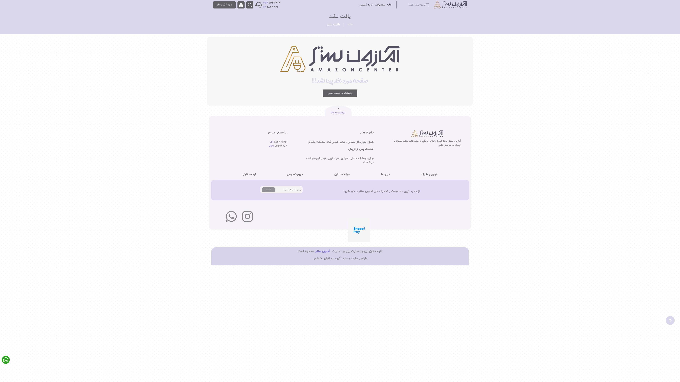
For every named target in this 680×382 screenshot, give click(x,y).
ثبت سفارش (249, 174)
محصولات (380, 5)
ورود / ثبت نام (224, 5)
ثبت (269, 189)
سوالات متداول (342, 174)
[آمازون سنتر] (450, 4)
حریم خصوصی (295, 174)
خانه (389, 5)
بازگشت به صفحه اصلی (340, 93)
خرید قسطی (366, 5)
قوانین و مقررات (429, 174)
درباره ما (385, 174)
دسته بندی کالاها (417, 5)
